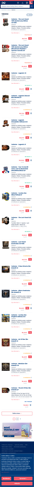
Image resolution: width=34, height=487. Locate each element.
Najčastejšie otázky (7, 447)
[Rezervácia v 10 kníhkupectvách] (31, 160)
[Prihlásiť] (22, 3)
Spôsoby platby (19, 445)
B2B (26, 445)
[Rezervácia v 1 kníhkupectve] (31, 137)
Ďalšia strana (16, 413)
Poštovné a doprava (7, 445)
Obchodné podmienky (20, 447)
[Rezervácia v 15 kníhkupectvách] (31, 89)
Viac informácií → (5, 472)
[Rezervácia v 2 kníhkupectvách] (31, 186)
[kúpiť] (30, 38)
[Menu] (27, 3)
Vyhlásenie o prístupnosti (9, 453)
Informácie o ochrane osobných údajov (12, 451)
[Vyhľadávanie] (31, 6)
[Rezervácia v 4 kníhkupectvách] (31, 113)
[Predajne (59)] (18, 3)
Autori (30, 14)
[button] (6, 478)
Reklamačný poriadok (7, 449)
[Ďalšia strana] (20, 419)
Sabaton (13, 24)
